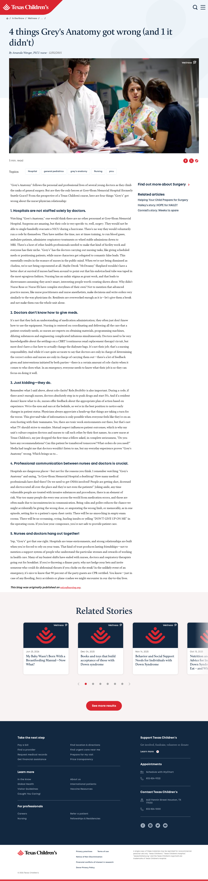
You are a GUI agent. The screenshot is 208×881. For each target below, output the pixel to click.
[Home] (7, 18)
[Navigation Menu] (203, 7)
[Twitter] (157, 825)
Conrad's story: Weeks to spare (158, 210)
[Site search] (195, 7)
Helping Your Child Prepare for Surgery (163, 200)
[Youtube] (165, 825)
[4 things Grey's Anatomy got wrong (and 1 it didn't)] (31, 7)
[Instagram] (150, 825)
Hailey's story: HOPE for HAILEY (158, 205)
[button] (196, 160)
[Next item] (128, 684)
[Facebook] (142, 825)
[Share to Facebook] (185, 160)
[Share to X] (191, 160)
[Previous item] (79, 684)
